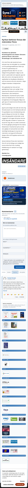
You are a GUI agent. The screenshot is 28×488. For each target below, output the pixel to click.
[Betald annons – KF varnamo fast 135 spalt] (6, 442)
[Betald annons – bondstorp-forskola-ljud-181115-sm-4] (23, 23)
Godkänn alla (20, 484)
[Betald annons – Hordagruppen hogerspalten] (6, 460)
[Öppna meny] (25, 31)
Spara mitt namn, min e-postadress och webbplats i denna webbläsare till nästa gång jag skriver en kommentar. (13, 261)
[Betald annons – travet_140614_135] (22, 419)
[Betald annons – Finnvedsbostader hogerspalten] (6, 401)
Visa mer (5, 290)
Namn (5, 241)
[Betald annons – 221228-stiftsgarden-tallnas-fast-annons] (6, 364)
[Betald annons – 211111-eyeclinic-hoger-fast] (6, 373)
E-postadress (6, 247)
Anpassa (22, 481)
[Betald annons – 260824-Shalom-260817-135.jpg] (6, 345)
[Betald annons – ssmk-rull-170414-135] (14, 451)
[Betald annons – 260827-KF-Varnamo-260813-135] (6, 335)
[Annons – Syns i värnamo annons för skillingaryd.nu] (14, 14)
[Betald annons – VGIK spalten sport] (6, 451)
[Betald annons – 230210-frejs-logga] (6, 410)
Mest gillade (22, 272)
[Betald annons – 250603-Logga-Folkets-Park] (6, 355)
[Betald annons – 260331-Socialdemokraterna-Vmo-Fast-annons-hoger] (6, 430)
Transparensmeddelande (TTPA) (10, 203)
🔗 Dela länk (21, 297)
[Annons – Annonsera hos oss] (22, 315)
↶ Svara (16, 297)
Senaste (9, 272)
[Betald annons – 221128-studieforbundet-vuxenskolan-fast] (14, 419)
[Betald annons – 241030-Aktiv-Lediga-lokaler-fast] (14, 315)
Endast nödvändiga (8, 484)
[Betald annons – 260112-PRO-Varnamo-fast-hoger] (6, 419)
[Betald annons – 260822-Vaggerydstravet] (6, 315)
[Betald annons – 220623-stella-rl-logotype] (6, 382)
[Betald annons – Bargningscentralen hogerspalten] (6, 391)
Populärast (15, 272)
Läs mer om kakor (6, 481)
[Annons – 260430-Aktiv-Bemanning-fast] (5, 23)
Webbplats (5, 254)
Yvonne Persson (11, 278)
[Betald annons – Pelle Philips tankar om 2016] (14, 23)
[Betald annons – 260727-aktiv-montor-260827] (14, 325)
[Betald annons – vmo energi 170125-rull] (14, 442)
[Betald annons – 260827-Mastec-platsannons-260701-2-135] (6, 325)
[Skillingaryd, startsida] (14, 31)
